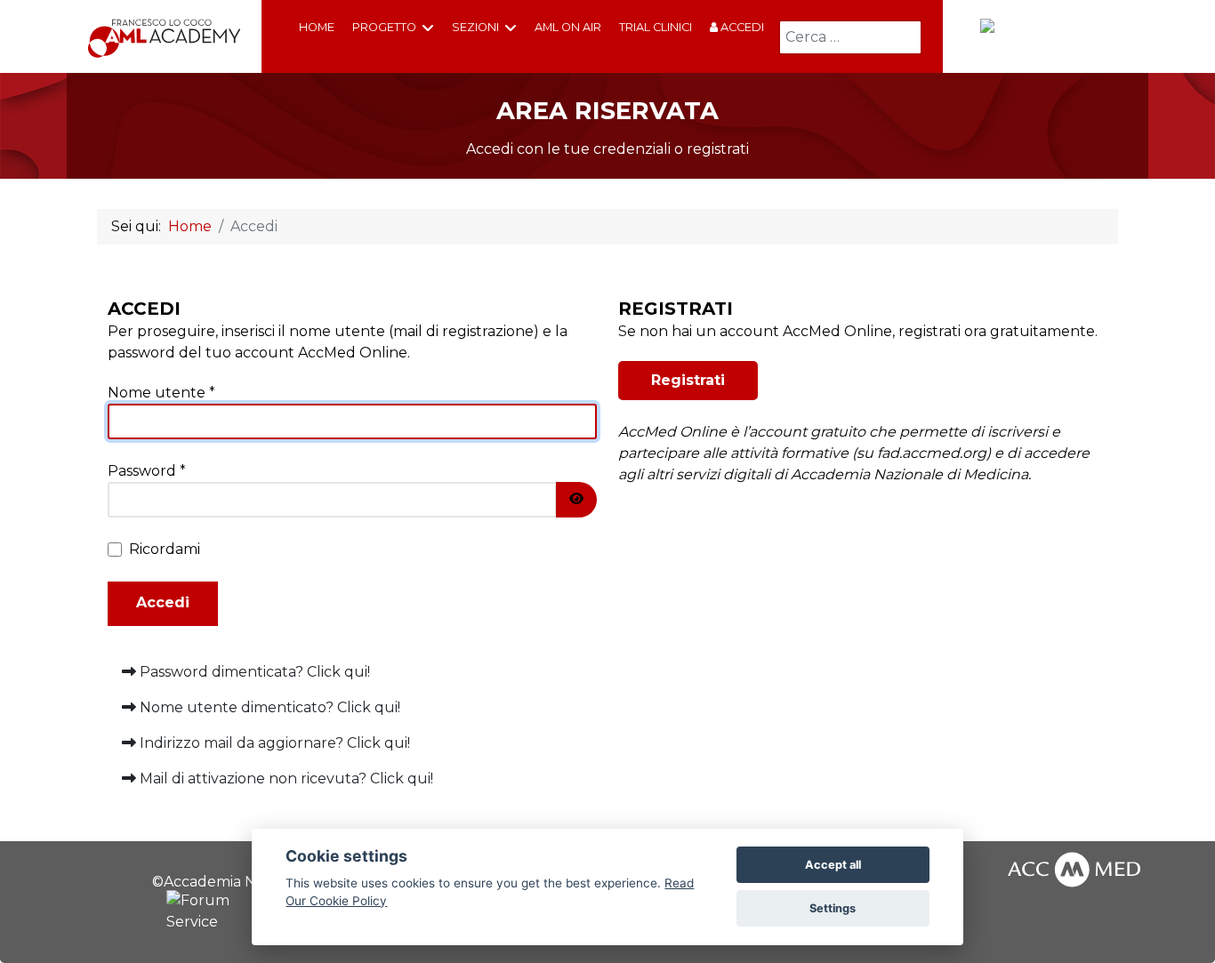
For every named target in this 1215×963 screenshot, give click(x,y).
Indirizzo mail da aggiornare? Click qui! (273, 742)
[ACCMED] (1045, 35)
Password (147, 470)
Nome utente (161, 392)
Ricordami (164, 549)
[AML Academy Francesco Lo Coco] (164, 36)
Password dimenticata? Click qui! (253, 671)
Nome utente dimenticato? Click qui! (268, 707)
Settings (832, 908)
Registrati (688, 380)
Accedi (741, 27)
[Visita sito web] (212, 911)
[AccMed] (1074, 867)
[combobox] (850, 37)
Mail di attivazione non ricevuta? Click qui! (284, 778)
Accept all (833, 864)
